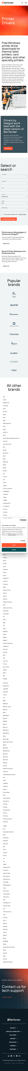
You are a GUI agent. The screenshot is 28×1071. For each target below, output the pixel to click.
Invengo (5, 652)
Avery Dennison (7, 444)
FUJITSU (5, 581)
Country (3, 194)
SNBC (4, 864)
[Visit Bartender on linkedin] (8, 1056)
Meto (4, 736)
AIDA (4, 408)
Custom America (7, 518)
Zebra (4, 956)
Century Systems (7, 488)
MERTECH (6, 730)
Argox (4, 429)
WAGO (5, 935)
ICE (4, 625)
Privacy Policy (12, 534)
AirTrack (5, 411)
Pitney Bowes (6, 798)
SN (4, 861)
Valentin (5, 923)
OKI (4, 777)
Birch (4, 456)
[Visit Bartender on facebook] (11, 1056)
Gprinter (5, 599)
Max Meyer (6, 715)
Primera (5, 813)
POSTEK (5, 804)
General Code (6, 590)
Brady (4, 467)
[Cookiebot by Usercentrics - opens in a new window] (20, 520)
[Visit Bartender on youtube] (16, 1056)
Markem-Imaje (7, 706)
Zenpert (5, 959)
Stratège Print (6, 867)
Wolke (4, 944)
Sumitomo (5, 870)
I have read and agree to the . (15, 214)
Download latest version (8, 219)
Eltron (4, 554)
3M (4, 397)
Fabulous (5, 569)
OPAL (4, 780)
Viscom (5, 932)
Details (23, 540)
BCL (4, 447)
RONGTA (5, 840)
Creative (5, 512)
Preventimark (6, 810)
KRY (4, 676)
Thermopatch (6, 894)
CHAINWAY (6, 491)
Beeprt (4, 450)
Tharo (4, 888)
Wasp (4, 938)
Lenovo (5, 694)
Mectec (5, 718)
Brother (5, 470)
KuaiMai (5, 678)
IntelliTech (5, 646)
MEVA (4, 745)
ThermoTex (6, 897)
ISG (4, 658)
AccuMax (5, 405)
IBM (4, 622)
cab (4, 479)
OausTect (5, 771)
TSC (4, 908)
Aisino (4, 414)
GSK (4, 605)
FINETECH (6, 578)
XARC (4, 950)
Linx (4, 697)
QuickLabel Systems (8, 832)
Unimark (5, 917)
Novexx (5, 765)
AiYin (4, 417)
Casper (5, 485)
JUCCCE (5, 661)
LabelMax (5, 689)
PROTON (5, 822)
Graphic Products (7, 602)
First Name (4, 174)
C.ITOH (5, 476)
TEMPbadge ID (7, 885)
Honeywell (6, 613)
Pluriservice (6, 801)
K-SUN (5, 664)
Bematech (5, 453)
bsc (4, 473)
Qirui (4, 829)
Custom (5, 515)
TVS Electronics (7, 911)
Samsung (5, 843)
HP (4, 616)
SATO (4, 849)
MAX (4, 712)
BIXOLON (5, 462)
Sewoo (5, 855)
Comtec (5, 509)
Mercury (5, 727)
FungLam (5, 584)
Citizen (5, 497)
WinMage (5, 941)
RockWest (5, 837)
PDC (4, 795)
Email (3, 187)
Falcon (5, 572)
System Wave (6, 873)
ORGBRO (5, 783)
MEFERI (5, 721)
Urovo (4, 920)
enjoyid (5, 557)
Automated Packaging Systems (11, 438)
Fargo (4, 575)
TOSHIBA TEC (6, 903)
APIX (4, 426)
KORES (5, 670)
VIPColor (5, 929)
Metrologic (6, 739)
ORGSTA (5, 786)
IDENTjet (5, 631)
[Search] (22, 3)
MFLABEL (5, 748)
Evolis (4, 566)
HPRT (4, 619)
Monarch (5, 754)
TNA (4, 900)
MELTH (5, 724)
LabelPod (5, 692)
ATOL (4, 435)
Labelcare (5, 683)
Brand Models (4, 207)
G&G (4, 587)
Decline (14, 549)
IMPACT (5, 640)
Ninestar (5, 762)
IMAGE (5, 637)
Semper (5, 852)
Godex (4, 596)
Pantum (5, 789)
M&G (4, 700)
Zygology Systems (8, 962)
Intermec (5, 649)
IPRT (4, 655)
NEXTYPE (5, 759)
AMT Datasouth (7, 423)
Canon (4, 482)
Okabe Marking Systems (9, 774)
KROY (4, 673)
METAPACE (6, 733)
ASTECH (5, 432)
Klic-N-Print (6, 667)
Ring (4, 835)
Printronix (5, 816)
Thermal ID (6, 891)
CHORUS (5, 494)
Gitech (4, 593)
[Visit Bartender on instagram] (19, 1056)
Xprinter (5, 953)
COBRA (5, 500)
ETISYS (5, 563)
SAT (4, 846)
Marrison (5, 709)
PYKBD (5, 826)
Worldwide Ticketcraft (9, 947)
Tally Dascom (6, 876)
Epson (4, 560)
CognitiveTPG (6, 503)
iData (4, 628)
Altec (4, 420)
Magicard (5, 703)
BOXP (4, 465)
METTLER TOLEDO (8, 742)
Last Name (4, 181)
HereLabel (5, 611)
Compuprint (6, 506)
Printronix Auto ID (7, 819)
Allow (14, 545)
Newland (5, 757)
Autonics (5, 441)
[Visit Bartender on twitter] (14, 1056)
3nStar (4, 400)
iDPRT (4, 634)
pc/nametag (6, 792)
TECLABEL (6, 882)
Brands (3, 201)
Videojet (5, 926)
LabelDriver (6, 686)
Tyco (4, 914)
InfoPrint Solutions (8, 643)
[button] (14, 1028)
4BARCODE (6, 402)
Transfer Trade (6, 905)
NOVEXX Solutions (8, 768)
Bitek (4, 459)
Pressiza (5, 807)
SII (3, 858)
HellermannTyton (7, 608)
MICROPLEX (6, 751)
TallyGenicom (6, 879)
